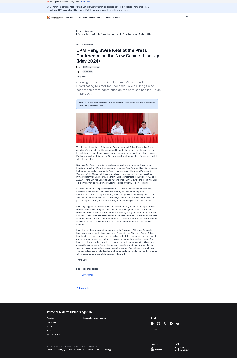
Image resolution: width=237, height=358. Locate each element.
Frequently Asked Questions (95, 318)
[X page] (164, 323)
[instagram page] (158, 323)
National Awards (53, 334)
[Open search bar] (187, 17)
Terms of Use (93, 350)
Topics (100, 18)
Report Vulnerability (55, 350)
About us (50, 318)
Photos (92, 18)
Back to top (84, 288)
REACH (106, 350)
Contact (154, 329)
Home (78, 31)
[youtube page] (177, 323)
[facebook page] (152, 323)
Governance (87, 275)
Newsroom (82, 18)
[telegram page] (171, 323)
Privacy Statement (76, 350)
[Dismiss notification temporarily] (189, 7)
